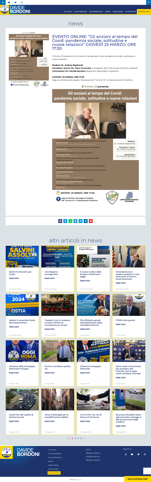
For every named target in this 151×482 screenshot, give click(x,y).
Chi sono (68, 12)
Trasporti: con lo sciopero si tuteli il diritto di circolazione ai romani (57, 322)
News (107, 12)
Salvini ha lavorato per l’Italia (20, 273)
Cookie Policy (93, 457)
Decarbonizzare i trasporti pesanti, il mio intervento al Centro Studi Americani (127, 275)
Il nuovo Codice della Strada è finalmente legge (90, 274)
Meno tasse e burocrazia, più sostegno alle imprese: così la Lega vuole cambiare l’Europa (128, 370)
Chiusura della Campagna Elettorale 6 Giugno (22, 367)
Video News (118, 12)
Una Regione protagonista (51, 273)
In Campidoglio (96, 12)
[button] (148, 2)
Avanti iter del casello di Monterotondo (21, 416)
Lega (88, 450)
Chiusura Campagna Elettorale (90, 367)
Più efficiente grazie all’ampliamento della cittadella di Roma (91, 322)
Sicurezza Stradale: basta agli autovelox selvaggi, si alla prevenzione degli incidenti (128, 418)
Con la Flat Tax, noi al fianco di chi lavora (91, 416)
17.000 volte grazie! (125, 320)
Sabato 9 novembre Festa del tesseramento (22, 321)
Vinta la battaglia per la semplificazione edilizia (56, 416)
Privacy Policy (93, 453)
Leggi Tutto (14, 278)
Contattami (130, 12)
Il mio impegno (80, 12)
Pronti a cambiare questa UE (58, 367)
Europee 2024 (144, 12)
